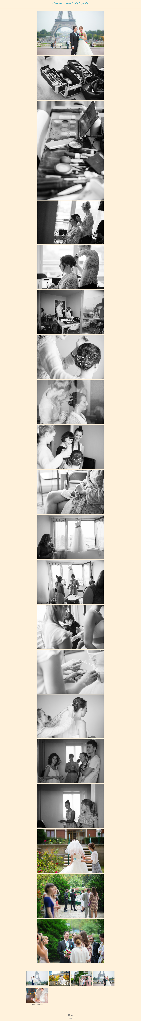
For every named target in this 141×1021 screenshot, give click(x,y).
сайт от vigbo (70, 1018)
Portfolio (70, 6)
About (66, 6)
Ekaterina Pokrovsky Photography (70, 3)
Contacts (74, 6)
